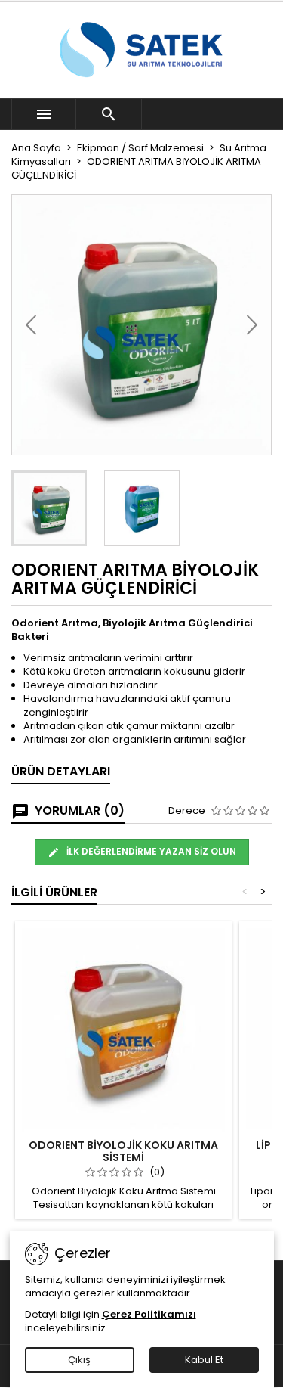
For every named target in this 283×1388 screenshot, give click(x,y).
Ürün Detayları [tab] (60, 771)
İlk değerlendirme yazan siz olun (150, 851)
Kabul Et (204, 1359)
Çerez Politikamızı (149, 1314)
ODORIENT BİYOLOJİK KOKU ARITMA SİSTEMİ (123, 1151)
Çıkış (79, 1359)
